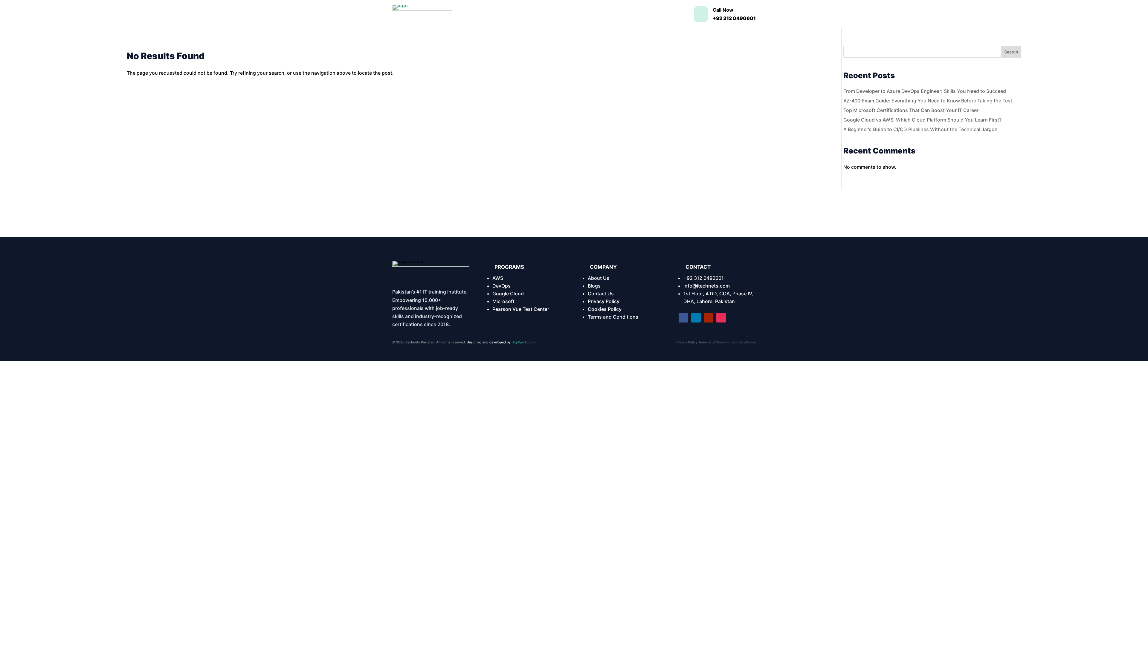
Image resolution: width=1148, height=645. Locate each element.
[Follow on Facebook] (683, 317)
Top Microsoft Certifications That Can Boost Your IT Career (910, 110)
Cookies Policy (605, 309)
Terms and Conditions (613, 317)
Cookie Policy (745, 342)
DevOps (501, 286)
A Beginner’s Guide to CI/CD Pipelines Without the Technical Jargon (920, 129)
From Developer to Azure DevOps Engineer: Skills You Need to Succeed (924, 91)
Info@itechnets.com (706, 286)
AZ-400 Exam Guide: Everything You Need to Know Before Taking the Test (927, 101)
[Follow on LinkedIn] (696, 317)
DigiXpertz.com (524, 342)
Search (1011, 51)
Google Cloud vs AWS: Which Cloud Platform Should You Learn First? (922, 120)
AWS (497, 278)
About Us (598, 278)
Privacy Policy (603, 301)
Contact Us (601, 294)
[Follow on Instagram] (721, 317)
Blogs (594, 286)
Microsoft (503, 301)
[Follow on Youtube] (708, 317)
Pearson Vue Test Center (520, 309)
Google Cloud (508, 294)
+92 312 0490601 (703, 278)
